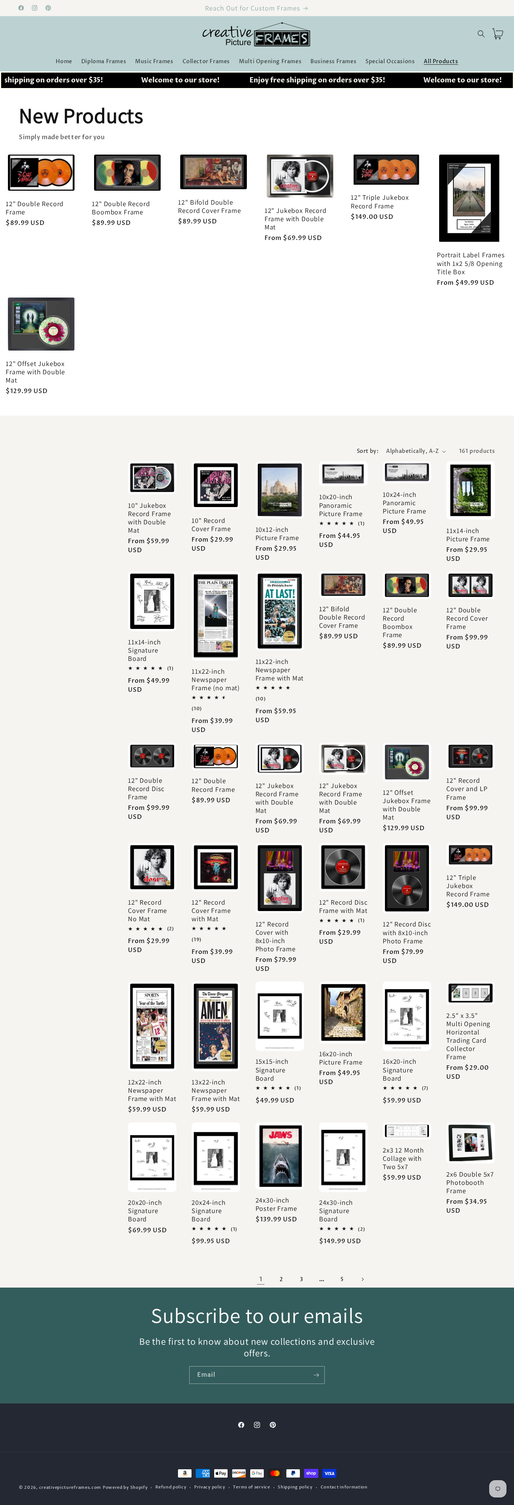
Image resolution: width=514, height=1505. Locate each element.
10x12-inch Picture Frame (277, 533)
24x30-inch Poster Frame (276, 1204)
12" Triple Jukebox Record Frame (380, 201)
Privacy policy (209, 1487)
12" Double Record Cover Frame (467, 618)
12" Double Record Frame (35, 207)
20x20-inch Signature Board (145, 1210)
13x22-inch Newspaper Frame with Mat (216, 1090)
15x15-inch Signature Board (272, 1069)
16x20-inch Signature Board (399, 1069)
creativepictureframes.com (70, 1487)
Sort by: (368, 451)
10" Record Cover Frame (211, 524)
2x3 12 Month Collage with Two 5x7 (403, 1158)
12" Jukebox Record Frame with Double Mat (296, 218)
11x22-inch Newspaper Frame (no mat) (216, 679)
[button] (481, 34)
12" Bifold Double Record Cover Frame (209, 206)
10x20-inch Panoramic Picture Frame (341, 504)
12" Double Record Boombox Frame (121, 207)
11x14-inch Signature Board (144, 650)
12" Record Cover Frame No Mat (147, 910)
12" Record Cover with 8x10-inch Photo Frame (275, 936)
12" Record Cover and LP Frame (466, 788)
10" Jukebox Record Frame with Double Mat (149, 517)
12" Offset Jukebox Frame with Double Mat (35, 371)
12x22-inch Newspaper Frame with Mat (152, 1090)
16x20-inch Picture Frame (341, 1058)
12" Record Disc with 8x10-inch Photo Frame (407, 932)
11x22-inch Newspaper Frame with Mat (279, 669)
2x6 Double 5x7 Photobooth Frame (470, 1182)
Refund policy (170, 1487)
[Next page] (362, 1279)
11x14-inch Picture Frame (468, 534)
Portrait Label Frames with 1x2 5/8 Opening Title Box (471, 263)
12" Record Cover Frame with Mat (211, 910)
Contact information (344, 1487)
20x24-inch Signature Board (208, 1210)
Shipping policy (295, 1487)
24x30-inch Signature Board (336, 1210)
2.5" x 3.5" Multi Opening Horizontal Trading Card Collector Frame (468, 1036)
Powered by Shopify (125, 1487)
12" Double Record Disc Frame (146, 788)
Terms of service (251, 1487)
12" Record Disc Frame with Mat (343, 906)
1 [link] (260, 1279)
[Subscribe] (316, 1375)
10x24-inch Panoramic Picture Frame (404, 502)
